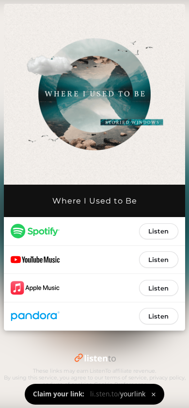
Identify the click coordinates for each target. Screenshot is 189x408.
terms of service (126, 377)
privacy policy (167, 377)
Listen (158, 231)
